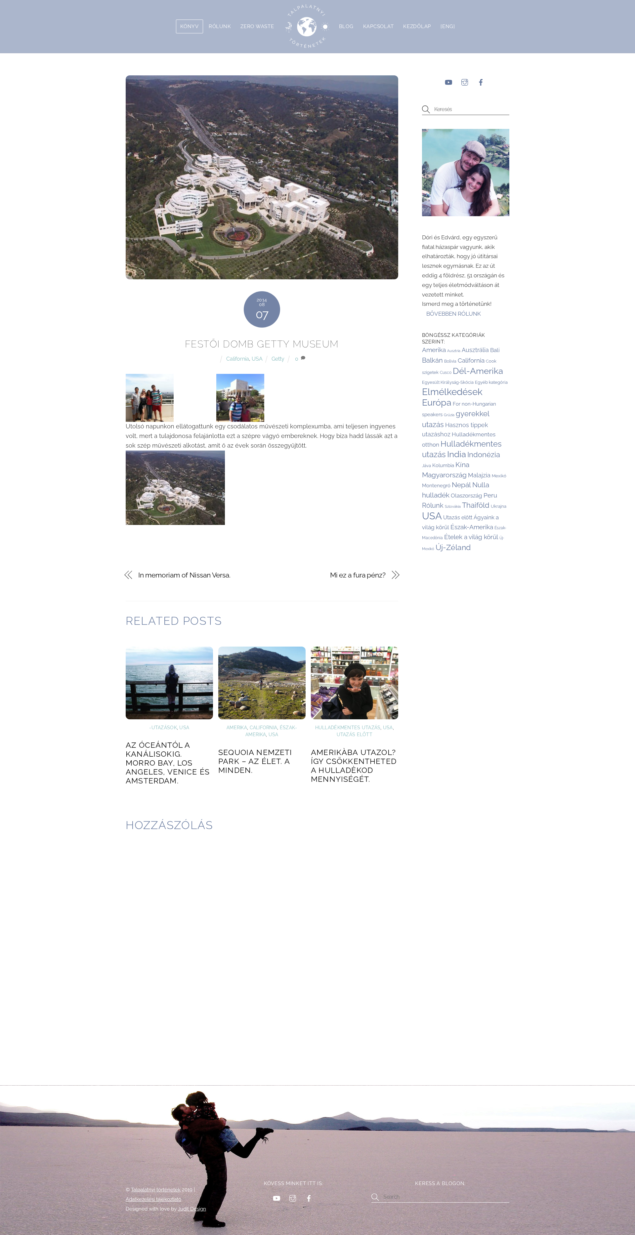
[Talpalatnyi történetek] (306, 26)
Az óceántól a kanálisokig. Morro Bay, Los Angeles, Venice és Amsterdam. (168, 762)
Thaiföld (475, 505)
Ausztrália (475, 349)
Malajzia (479, 475)
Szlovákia (453, 506)
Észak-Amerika (471, 527)
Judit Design (192, 1209)
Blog (346, 26)
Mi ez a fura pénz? (358, 575)
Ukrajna (498, 506)
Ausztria (453, 351)
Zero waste (257, 26)
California (237, 359)
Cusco (445, 372)
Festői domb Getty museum (262, 344)
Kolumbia (443, 465)
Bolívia (450, 361)
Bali (495, 350)
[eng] (448, 26)
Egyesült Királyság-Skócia (448, 382)
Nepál (461, 485)
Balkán (432, 360)
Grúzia (449, 415)
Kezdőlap (417, 26)
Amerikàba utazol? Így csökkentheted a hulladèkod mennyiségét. (354, 765)
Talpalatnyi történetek (156, 1189)
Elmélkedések (452, 391)
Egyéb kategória (491, 382)
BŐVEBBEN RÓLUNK (454, 313)
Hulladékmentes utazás (348, 727)
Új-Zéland (453, 547)
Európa (436, 402)
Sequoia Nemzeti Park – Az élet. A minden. (255, 761)
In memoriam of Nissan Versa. (184, 575)
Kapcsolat (378, 26)
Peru (490, 495)
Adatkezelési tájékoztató (153, 1199)
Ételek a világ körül (471, 537)
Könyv (189, 26)
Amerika (237, 727)
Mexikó (499, 475)
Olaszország (466, 495)
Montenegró (436, 486)
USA (257, 359)
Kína (462, 464)
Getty (278, 359)
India (456, 454)
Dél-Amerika (478, 371)
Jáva (426, 465)
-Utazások (163, 727)
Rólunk (220, 26)
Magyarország (444, 475)
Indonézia (483, 454)
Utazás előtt (354, 734)
